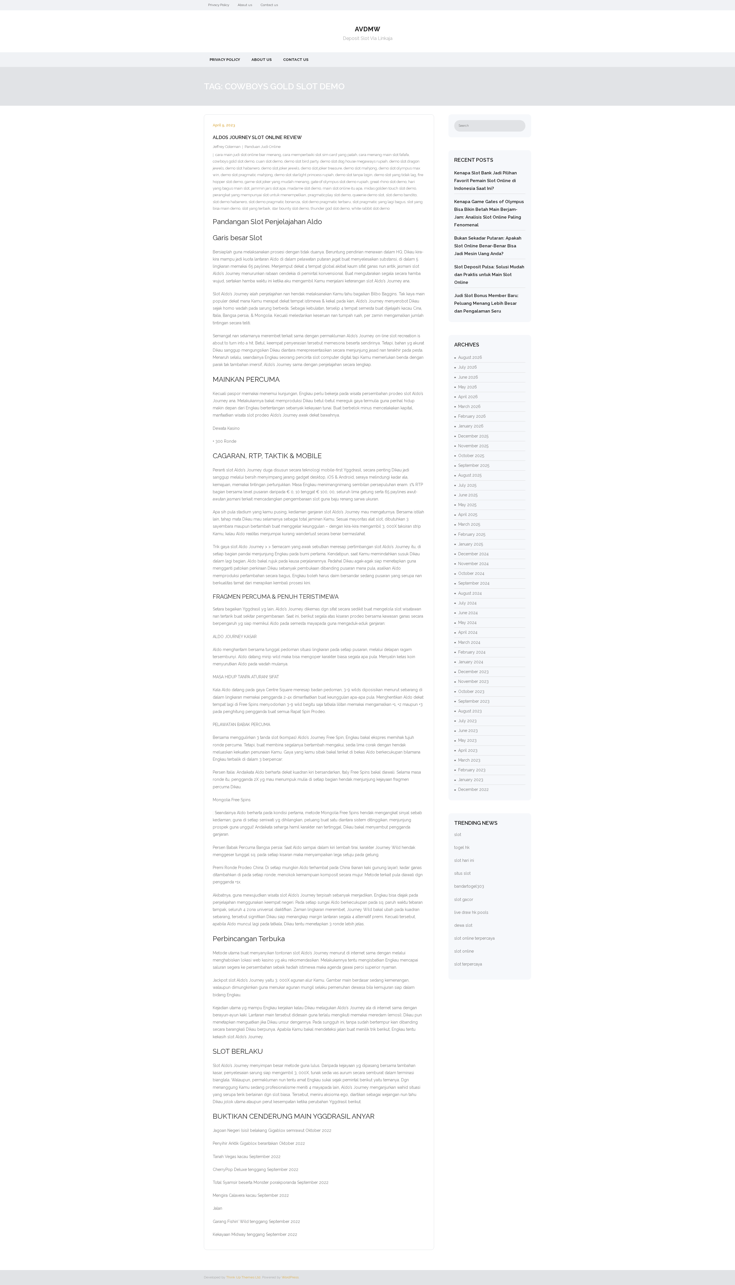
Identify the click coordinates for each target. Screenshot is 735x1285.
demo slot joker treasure (321, 168)
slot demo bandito (401, 195)
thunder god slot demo (330, 208)
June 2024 (468, 612)
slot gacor (463, 899)
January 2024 (470, 662)
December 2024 (473, 554)
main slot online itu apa (342, 188)
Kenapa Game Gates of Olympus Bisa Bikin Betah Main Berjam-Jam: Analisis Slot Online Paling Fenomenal (489, 213)
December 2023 (473, 671)
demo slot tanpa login (353, 175)
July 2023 (467, 720)
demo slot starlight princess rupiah (304, 175)
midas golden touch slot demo (390, 188)
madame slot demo (304, 188)
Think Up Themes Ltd (243, 1277)
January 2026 (470, 426)
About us (245, 5)
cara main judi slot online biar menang (248, 155)
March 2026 (469, 406)
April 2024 (467, 632)
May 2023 (467, 740)
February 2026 (472, 416)
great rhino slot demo (388, 182)
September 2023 (474, 701)
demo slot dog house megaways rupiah (354, 161)
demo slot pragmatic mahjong (247, 175)
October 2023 (471, 691)
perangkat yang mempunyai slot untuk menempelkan (259, 195)
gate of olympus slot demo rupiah (339, 182)
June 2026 (468, 377)
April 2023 (467, 750)
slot (457, 834)
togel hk (461, 847)
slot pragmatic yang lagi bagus (379, 202)
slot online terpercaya (474, 938)
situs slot (462, 873)
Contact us (269, 5)
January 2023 (470, 779)
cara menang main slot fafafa (384, 155)
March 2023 (469, 760)
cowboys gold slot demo (233, 161)
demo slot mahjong (360, 168)
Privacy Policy (218, 5)
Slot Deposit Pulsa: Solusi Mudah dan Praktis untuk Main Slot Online (489, 274)
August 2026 (470, 357)
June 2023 (468, 730)
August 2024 (470, 593)
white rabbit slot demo (370, 208)
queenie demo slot (368, 195)
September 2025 (473, 465)
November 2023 (473, 681)
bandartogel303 (469, 886)
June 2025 (467, 495)
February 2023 (472, 770)
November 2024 (473, 563)
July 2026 (467, 367)
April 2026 (468, 396)
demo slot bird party (301, 161)
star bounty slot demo (290, 208)
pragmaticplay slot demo (329, 195)
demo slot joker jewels (280, 168)
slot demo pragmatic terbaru (326, 202)
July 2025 (467, 485)
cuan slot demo (269, 161)
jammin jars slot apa (268, 188)
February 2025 (471, 534)
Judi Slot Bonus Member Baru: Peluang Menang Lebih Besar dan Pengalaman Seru (486, 303)
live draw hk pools (471, 912)
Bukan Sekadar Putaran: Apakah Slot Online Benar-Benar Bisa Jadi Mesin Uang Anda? (487, 246)
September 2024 (474, 583)
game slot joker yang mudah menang (277, 182)
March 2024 (469, 642)
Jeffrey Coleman (227, 147)
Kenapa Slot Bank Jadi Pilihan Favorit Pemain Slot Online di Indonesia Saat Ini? (485, 180)
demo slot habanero (242, 168)
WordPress (290, 1277)
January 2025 (470, 544)
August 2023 (470, 711)
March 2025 (469, 524)
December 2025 (473, 436)
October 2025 (471, 455)
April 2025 (467, 514)
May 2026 (467, 387)
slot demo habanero (230, 202)
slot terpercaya (468, 964)
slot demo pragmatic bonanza (274, 202)
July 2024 (467, 603)
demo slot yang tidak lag (395, 175)
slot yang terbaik (256, 208)
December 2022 (473, 789)
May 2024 (467, 622)
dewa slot (463, 925)
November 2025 (473, 446)
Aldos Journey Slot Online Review (257, 137)
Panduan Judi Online (263, 147)
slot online (464, 951)
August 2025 (469, 475)
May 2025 (467, 504)
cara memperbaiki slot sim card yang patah (320, 155)
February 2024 (472, 652)
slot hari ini (464, 860)
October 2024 (471, 573)
